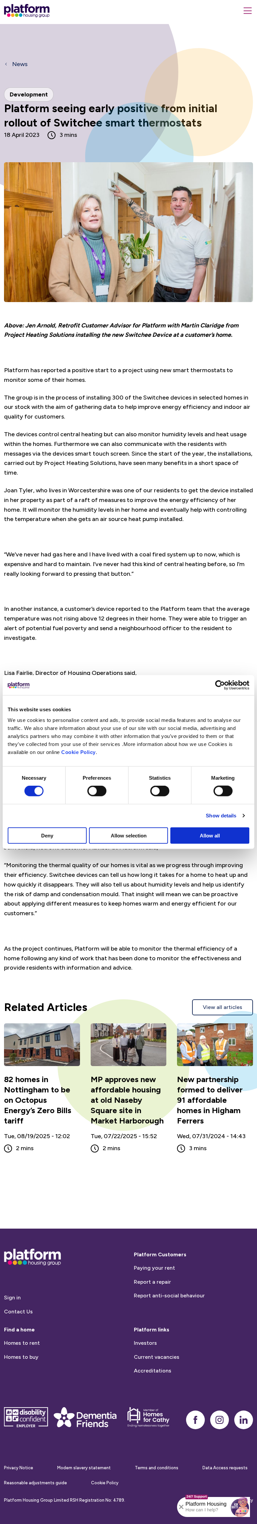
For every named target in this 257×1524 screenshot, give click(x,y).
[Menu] (248, 11)
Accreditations (152, 1370)
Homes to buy (21, 1357)
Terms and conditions (156, 1467)
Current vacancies (156, 1357)
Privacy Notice (18, 1467)
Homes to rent (22, 1343)
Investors (145, 1343)
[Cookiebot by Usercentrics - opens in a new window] (220, 685)
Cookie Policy (78, 752)
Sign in (12, 1297)
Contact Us (18, 1311)
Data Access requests (225, 1467)
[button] (240, 1507)
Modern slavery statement (84, 1467)
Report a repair (152, 1282)
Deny (47, 835)
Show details (221, 815)
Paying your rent (154, 1268)
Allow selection (129, 835)
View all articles (222, 1007)
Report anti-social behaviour (169, 1295)
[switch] (96, 791)
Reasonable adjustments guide (35, 1482)
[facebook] (195, 1420)
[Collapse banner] (181, 1507)
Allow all (210, 835)
